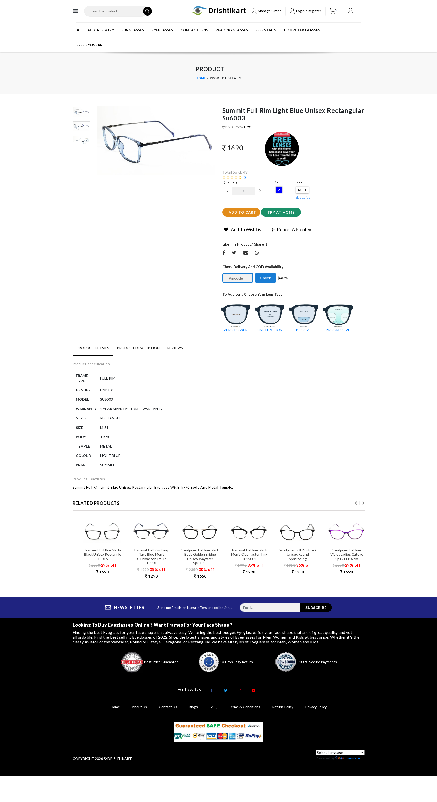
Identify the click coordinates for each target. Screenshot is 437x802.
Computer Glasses (302, 30)
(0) (244, 177)
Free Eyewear (89, 45)
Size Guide (303, 197)
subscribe (316, 607)
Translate (352, 758)
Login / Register (308, 11)
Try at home (281, 212)
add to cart (242, 212)
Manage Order (269, 11)
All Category (100, 30)
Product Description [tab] (138, 348)
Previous (100, 142)
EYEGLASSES (162, 30)
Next (363, 503)
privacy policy (316, 707)
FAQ (213, 707)
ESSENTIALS (265, 30)
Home (201, 78)
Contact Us (168, 707)
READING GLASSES (232, 30)
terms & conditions (244, 707)
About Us (139, 707)
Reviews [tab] (175, 348)
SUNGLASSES (132, 30)
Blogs (193, 707)
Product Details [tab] (92, 348)
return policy (282, 707)
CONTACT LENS (194, 30)
